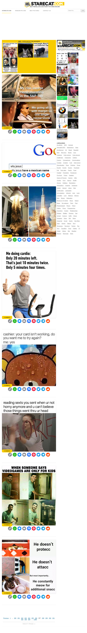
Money (63, 198)
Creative (65, 162)
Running (71, 213)
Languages (68, 190)
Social (65, 221)
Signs (65, 218)
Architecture (60, 150)
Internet (64, 188)
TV (79, 228)
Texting (73, 226)
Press (64, 208)
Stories (63, 223)
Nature (77, 200)
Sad (76, 213)
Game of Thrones (62, 178)
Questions (60, 211)
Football (59, 173)
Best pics (63, 152)
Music (71, 200)
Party (71, 203)
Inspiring (67, 185)
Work (71, 233)
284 (29, 618)
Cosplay (59, 162)
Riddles (65, 213)
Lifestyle (68, 193)
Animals (70, 145)
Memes (76, 195)
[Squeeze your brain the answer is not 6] (62, 58)
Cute (70, 162)
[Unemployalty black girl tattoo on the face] (73, 90)
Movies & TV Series (62, 200)
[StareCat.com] (43, 4)
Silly (70, 218)
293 (26, 619)
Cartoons (59, 155)
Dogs (67, 165)
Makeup (70, 195)
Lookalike (59, 195)
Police (73, 205)
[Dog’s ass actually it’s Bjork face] (73, 68)
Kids (74, 188)
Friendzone (73, 173)
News (58, 203)
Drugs (78, 165)
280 (15, 618)
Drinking (73, 165)
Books (70, 152)
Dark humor (77, 162)
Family (70, 170)
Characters (68, 157)
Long (78, 193)
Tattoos (69, 223)
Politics (59, 208)
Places (68, 205)
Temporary (60, 226)
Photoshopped (61, 205)
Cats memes (67, 155)
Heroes (59, 183)
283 (25, 618)
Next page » (29, 623)
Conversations (76, 160)
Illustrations (72, 183)
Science (64, 216)
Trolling (75, 228)
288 (43, 618)
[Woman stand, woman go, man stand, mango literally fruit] (62, 123)
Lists (73, 193)
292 (22, 619)
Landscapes (60, 190)
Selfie (70, 216)
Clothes (75, 157)
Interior (59, 188)
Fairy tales (63, 170)
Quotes (66, 211)
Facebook (76, 167)
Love (65, 195)
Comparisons (66, 160)
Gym (64, 180)
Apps (76, 147)
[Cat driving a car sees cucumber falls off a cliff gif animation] (73, 123)
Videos (64, 231)
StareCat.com (6, 10)
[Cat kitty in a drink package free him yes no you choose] (73, 58)
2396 (35, 619)
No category (65, 203)
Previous (6, 618)
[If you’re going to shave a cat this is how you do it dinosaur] (62, 134)
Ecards (59, 167)
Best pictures (34, 10)
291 (53, 618)
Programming (71, 208)
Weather (74, 231)
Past (76, 203)
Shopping (59, 218)
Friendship (66, 173)
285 (32, 618)
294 (29, 619)
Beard (70, 150)
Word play (65, 233)
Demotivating (60, 165)
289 (46, 618)
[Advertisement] (43, 26)
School (59, 216)
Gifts (75, 178)
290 (50, 618)
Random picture (20, 10)
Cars (74, 152)
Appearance (70, 147)
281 (19, 618)
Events (64, 167)
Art (66, 150)
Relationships (73, 211)
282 (22, 618)
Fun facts (59, 175)
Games (70, 178)
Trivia (69, 228)
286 (36, 618)
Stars (58, 223)
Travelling (63, 228)
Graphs (59, 180)
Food (74, 170)
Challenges (60, 157)
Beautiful (76, 150)
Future (65, 175)
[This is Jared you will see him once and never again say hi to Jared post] (73, 112)
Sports (71, 221)
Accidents (59, 145)
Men (58, 198)
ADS (65, 145)
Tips (78, 226)
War (69, 231)
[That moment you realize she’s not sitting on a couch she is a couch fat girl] (62, 79)
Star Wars (77, 221)
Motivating (69, 198)
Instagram (74, 185)
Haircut (69, 180)
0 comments (7, 127)
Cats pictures (76, 155)
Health (74, 180)
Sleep (74, 218)
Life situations (60, 193)
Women (59, 233)
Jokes (70, 188)
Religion (59, 213)
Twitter (58, 231)
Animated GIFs (61, 147)
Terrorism (67, 226)
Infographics (60, 185)
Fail (58, 170)
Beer (58, 152)
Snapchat (59, 221)
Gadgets (71, 175)
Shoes (75, 216)
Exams (70, 167)
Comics (59, 160)
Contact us (47, 10)
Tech (74, 223)
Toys (58, 228)
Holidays (65, 183)
